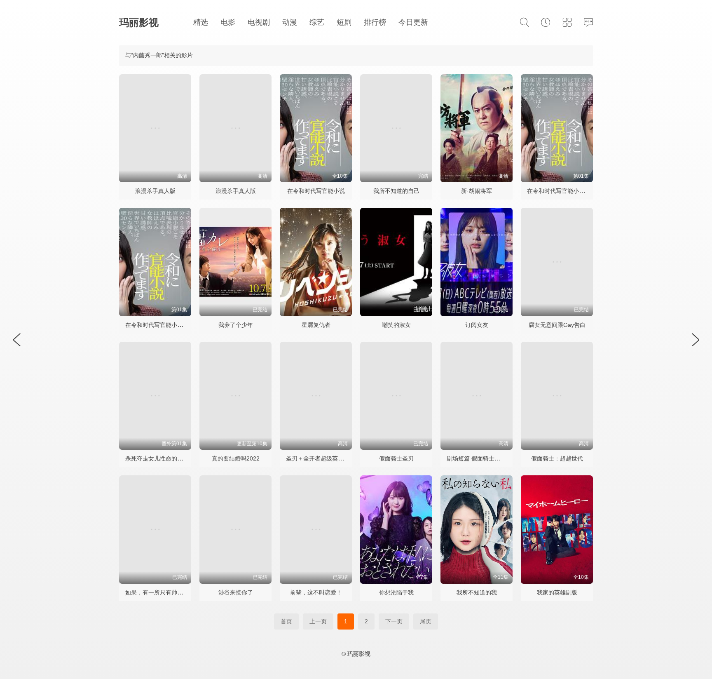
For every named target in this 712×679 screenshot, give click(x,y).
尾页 (425, 621)
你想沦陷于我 (396, 592)
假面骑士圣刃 (396, 458)
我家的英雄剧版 (557, 592)
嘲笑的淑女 (396, 325)
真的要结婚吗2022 (236, 458)
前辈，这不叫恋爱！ (316, 592)
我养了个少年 (235, 325)
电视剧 (259, 22)
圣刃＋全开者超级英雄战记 (320, 458)
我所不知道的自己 (396, 191)
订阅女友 (476, 325)
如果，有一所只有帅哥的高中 (162, 592)
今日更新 (413, 22)
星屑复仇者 (316, 325)
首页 (286, 621)
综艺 (316, 22)
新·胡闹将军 (476, 191)
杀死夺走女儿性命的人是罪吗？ (165, 458)
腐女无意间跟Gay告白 (557, 325)
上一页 (318, 621)
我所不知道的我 (477, 592)
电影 (227, 22)
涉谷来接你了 (235, 592)
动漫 (289, 22)
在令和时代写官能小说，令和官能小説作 (177, 325)
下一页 (394, 621)
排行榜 (375, 22)
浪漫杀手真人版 (155, 191)
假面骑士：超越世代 (557, 458)
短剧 (344, 22)
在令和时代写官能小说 (316, 191)
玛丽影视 (139, 22)
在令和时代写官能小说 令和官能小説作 (577, 191)
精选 (200, 22)
